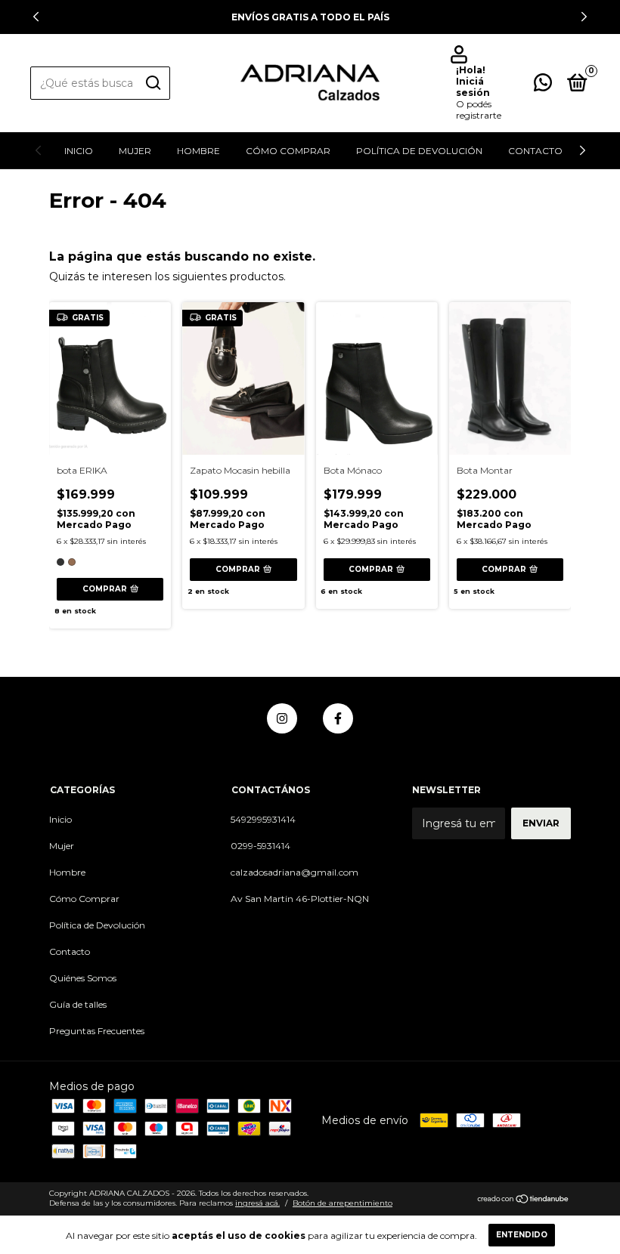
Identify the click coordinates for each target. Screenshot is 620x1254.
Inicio (78, 150)
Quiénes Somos (82, 978)
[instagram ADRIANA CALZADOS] (282, 718)
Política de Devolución (419, 150)
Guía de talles (78, 1004)
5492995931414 (263, 819)
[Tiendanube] (523, 1200)
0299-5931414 (260, 845)
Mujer (135, 150)
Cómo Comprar (288, 150)
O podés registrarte (478, 109)
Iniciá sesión (473, 87)
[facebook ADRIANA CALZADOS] (338, 718)
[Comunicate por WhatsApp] (543, 86)
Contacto (535, 150)
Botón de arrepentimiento (342, 1203)
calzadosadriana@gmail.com (294, 872)
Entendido (521, 1235)
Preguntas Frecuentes (96, 1030)
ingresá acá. (257, 1203)
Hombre (198, 150)
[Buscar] (152, 83)
